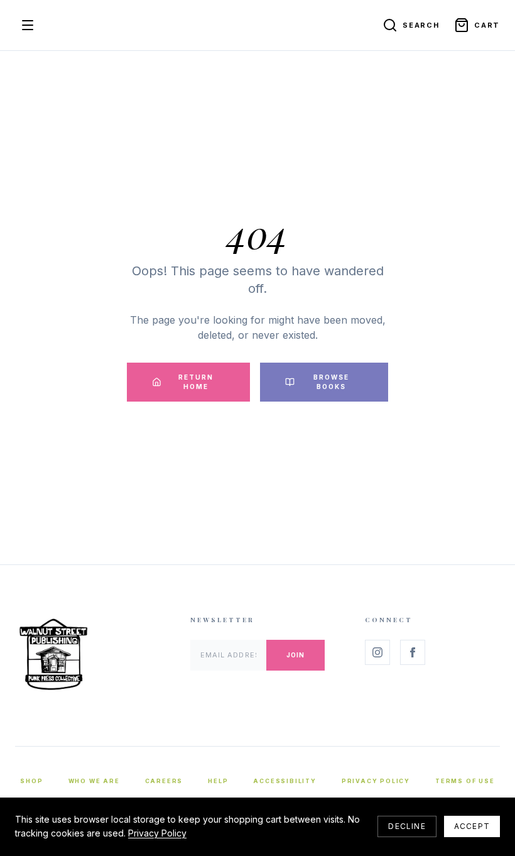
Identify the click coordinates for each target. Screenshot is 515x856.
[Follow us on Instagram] (377, 652)
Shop (31, 780)
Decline (406, 826)
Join (295, 655)
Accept (472, 826)
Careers (164, 780)
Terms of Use (465, 780)
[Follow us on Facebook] (412, 652)
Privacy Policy (376, 780)
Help (218, 780)
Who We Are (94, 780)
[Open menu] (27, 25)
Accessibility (284, 780)
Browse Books (331, 381)
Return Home (196, 381)
